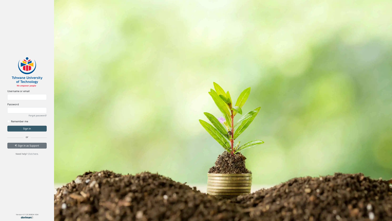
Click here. (33, 153)
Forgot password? (38, 115)
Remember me (19, 121)
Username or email (18, 91)
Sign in (27, 128)
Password (13, 104)
